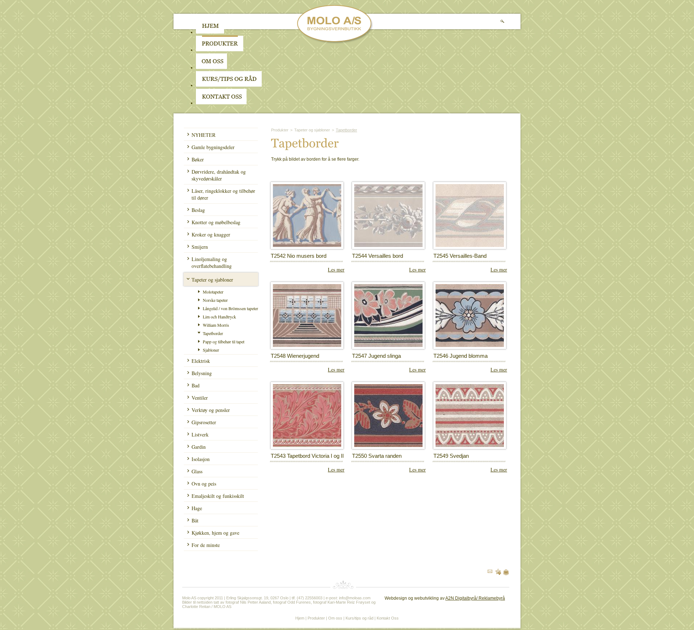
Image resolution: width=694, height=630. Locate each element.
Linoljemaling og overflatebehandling (212, 262)
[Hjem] (210, 32)
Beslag (198, 210)
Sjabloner (211, 350)
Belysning (202, 373)
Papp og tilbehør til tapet (223, 341)
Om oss (335, 618)
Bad (196, 385)
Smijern (200, 246)
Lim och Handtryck (219, 317)
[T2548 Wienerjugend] (307, 345)
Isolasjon (201, 459)
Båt (195, 520)
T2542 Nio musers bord (298, 256)
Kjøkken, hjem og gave (215, 532)
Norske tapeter (215, 300)
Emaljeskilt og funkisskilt (218, 495)
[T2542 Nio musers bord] (307, 245)
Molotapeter (213, 292)
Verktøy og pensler (211, 410)
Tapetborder (213, 333)
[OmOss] (257, 67)
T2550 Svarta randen (377, 456)
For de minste (206, 545)
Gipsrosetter (204, 422)
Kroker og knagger (211, 234)
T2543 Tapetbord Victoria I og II (307, 456)
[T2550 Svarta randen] (388, 445)
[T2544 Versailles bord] (388, 245)
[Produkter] (219, 49)
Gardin (199, 446)
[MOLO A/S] (335, 42)
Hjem (299, 618)
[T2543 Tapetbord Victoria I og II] (307, 445)
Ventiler (200, 397)
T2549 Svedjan (451, 456)
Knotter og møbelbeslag (216, 222)
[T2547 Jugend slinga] (388, 345)
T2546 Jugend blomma (460, 356)
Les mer (336, 269)
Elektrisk (201, 360)
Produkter (279, 130)
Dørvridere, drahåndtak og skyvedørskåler (219, 175)
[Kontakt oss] (221, 102)
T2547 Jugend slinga (376, 356)
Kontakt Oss (388, 618)
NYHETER (203, 134)
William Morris (216, 325)
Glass (197, 471)
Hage (197, 508)
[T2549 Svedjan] (470, 445)
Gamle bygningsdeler (213, 147)
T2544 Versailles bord (377, 256)
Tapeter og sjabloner (212, 279)
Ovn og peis (204, 483)
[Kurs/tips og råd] (229, 85)
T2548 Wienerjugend (295, 356)
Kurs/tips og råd (359, 618)
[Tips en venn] (490, 571)
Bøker (198, 159)
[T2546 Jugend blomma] (470, 345)
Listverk (200, 434)
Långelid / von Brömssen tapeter (230, 308)
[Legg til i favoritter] (498, 573)
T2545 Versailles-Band (460, 256)
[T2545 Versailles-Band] (470, 245)
